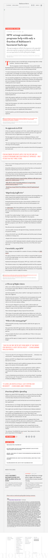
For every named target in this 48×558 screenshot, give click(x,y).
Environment (28, 473)
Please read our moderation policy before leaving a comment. (21, 495)
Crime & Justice (19, 542)
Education (18, 544)
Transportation (19, 553)
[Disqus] (24, 512)
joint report (10, 207)
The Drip (9, 539)
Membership (27, 543)
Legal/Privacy (28, 542)
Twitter (33, 5)
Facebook (32, 5)
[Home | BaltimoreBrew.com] (24, 3)
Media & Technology (18, 548)
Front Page (9, 537)
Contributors (28, 538)
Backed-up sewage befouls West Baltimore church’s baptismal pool (22, 187)
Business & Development (19, 539)
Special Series (10, 538)
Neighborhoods (19, 549)
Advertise (27, 541)
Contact (26, 539)
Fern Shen (10, 31)
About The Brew (28, 537)
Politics (17, 550)
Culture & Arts (19, 543)
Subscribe (36, 540)
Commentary (18, 540)
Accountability (19, 537)
